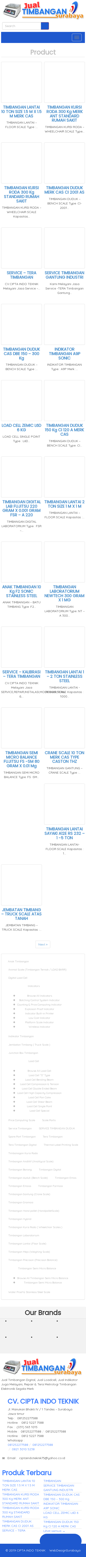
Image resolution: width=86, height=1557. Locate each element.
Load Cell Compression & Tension (39, 1084)
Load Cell (34, 1061)
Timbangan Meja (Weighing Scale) (29, 1251)
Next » (42, 944)
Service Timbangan (20, 1128)
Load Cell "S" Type (39, 1075)
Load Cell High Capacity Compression (39, 1093)
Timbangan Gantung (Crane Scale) (29, 1194)
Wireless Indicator (39, 1026)
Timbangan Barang (20, 1169)
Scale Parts (49, 1120)
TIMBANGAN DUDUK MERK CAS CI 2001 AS (64, 190)
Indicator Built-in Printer (39, 1013)
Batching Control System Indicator (39, 1000)
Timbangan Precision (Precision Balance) (33, 1260)
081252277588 (18, 1445)
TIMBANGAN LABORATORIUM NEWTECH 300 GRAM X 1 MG (64, 593)
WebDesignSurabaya (64, 1550)
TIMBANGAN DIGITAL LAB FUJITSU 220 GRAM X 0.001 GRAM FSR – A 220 (21, 508)
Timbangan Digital (50, 1169)
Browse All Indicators (39, 995)
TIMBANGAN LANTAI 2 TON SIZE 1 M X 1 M (64, 504)
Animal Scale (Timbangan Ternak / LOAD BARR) (37, 969)
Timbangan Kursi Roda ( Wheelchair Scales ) (35, 1227)
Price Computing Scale (21, 1120)
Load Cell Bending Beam (39, 1079)
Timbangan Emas (65, 1177)
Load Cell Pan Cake (39, 1097)
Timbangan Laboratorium (23, 1235)
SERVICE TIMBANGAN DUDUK (57, 1128)
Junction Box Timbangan (23, 1052)
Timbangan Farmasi (50, 1186)
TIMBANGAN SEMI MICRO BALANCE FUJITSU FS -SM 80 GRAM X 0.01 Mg (21, 759)
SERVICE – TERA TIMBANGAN (21, 275)
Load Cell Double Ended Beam (39, 1088)
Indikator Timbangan (21, 1036)
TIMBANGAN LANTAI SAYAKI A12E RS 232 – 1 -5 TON (65, 833)
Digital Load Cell (17, 977)
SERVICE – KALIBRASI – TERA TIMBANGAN (21, 674)
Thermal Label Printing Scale (61, 1144)
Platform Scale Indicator (39, 1022)
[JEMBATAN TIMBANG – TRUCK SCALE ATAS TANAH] (22, 1328)
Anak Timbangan (18, 961)
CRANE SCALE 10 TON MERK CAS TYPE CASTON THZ (64, 757)
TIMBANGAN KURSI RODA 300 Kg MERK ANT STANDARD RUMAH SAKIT (65, 113)
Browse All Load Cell (39, 1070)
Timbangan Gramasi (20, 1202)
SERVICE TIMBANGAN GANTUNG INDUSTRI (64, 275)
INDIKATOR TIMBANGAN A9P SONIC (64, 353)
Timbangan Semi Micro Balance (37, 1268)
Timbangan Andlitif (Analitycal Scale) (31, 1161)
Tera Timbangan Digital (22, 1144)
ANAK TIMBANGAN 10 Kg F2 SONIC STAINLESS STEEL (21, 591)
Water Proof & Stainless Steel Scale (29, 1292)
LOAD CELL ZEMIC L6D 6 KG (21, 428)
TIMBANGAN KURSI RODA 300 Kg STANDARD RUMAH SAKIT (21, 194)
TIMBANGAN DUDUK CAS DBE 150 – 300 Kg (21, 353)
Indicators (34, 986)
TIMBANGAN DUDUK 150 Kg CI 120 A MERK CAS (64, 430)
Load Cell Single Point (39, 1106)
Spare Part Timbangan (22, 1136)
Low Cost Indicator (39, 1017)
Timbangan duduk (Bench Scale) (28, 1177)
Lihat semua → (54, 1531)
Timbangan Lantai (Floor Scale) (27, 1243)
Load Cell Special (39, 1110)
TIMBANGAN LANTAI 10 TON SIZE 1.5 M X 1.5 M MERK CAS (21, 111)
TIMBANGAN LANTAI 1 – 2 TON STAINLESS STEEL (64, 676)
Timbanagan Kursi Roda (23, 1153)
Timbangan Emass (19, 1186)
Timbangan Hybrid (19, 1219)
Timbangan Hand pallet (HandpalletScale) (33, 1210)
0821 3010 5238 (23, 1449)
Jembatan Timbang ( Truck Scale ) (29, 1044)
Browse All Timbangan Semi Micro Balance (42, 1278)
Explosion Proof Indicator (39, 1009)
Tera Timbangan (53, 1136)
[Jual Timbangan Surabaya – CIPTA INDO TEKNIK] (43, 11)
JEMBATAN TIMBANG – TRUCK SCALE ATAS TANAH (21, 914)
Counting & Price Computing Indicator (39, 1004)
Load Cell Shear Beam (39, 1101)
